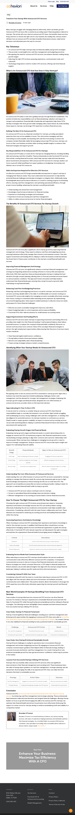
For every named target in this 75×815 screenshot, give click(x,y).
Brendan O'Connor (15, 23)
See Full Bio (41, 726)
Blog (8, 15)
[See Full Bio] (45, 726)
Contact (52, 793)
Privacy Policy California (57, 801)
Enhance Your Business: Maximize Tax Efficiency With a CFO (37, 756)
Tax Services (31, 793)
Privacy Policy (53, 797)
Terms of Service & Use (57, 804)
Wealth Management (34, 803)
